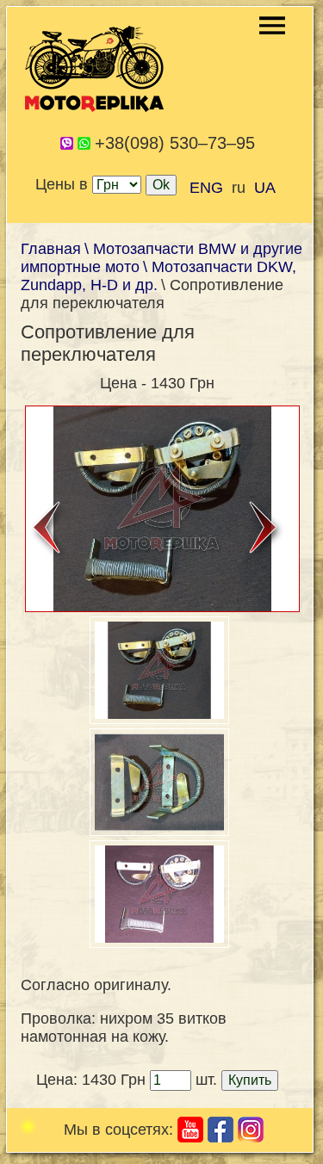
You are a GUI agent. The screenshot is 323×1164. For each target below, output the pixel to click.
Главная (51, 248)
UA (265, 187)
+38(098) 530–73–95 (175, 142)
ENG (206, 187)
